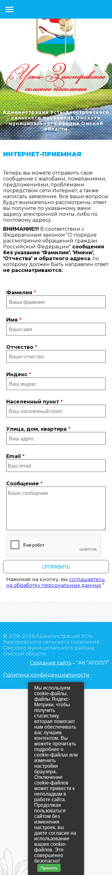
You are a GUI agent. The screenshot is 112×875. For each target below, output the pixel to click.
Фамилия (21, 292)
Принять (49, 867)
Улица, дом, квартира (38, 429)
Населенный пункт (34, 402)
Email (15, 456)
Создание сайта (50, 663)
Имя (13, 320)
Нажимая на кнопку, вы (55, 582)
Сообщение (24, 483)
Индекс (18, 374)
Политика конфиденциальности (46, 675)
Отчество (21, 347)
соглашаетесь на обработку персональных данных (55, 582)
